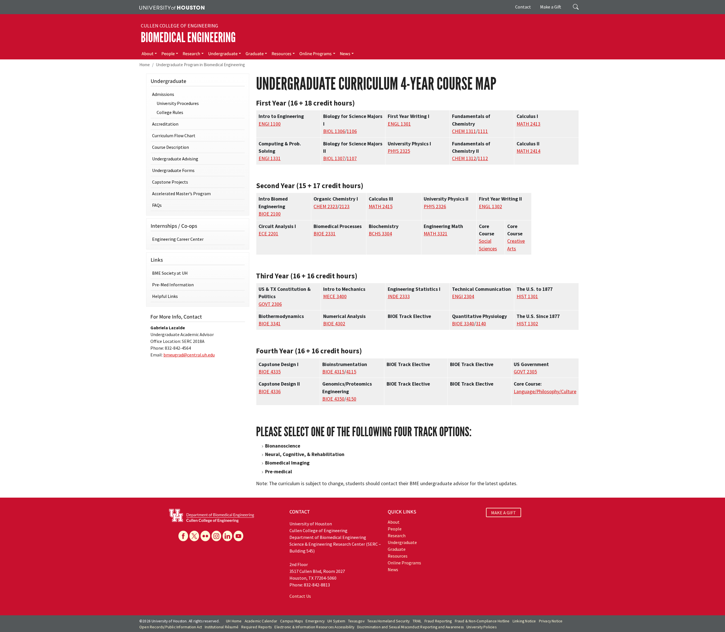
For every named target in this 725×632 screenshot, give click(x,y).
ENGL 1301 (399, 124)
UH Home (234, 621)
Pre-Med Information (173, 284)
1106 (352, 131)
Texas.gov (356, 621)
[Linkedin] (227, 536)
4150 (351, 399)
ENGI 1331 (270, 158)
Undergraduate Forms (173, 170)
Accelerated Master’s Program (181, 193)
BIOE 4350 (333, 399)
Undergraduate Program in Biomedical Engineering (200, 64)
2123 (344, 206)
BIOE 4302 (334, 324)
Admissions (163, 94)
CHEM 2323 (326, 206)
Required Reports (256, 627)
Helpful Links (165, 296)
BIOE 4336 (270, 391)
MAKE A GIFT (503, 512)
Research (191, 54)
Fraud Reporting (438, 621)
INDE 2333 (399, 296)
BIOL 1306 (334, 131)
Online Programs (315, 54)
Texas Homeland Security (388, 621)
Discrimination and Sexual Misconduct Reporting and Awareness (410, 627)
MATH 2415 (381, 206)
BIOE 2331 (325, 234)
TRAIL (417, 621)
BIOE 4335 (270, 372)
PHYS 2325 (399, 151)
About (147, 54)
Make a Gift (550, 7)
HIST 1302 (527, 324)
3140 (481, 324)
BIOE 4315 (333, 372)
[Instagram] (216, 536)
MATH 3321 (435, 234)
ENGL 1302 (490, 206)
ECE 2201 (268, 234)
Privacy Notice (551, 621)
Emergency (315, 621)
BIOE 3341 (270, 324)
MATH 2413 (528, 124)
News (345, 54)
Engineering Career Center (178, 239)
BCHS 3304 (380, 234)
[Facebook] (183, 536)
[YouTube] (238, 536)
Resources (281, 54)
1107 (352, 158)
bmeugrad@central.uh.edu (189, 355)
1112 (483, 158)
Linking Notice (524, 621)
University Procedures (178, 103)
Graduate (255, 54)
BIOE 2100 (270, 214)
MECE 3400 (335, 296)
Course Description (170, 147)
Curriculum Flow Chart (173, 135)
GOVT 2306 (270, 304)
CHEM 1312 (464, 158)
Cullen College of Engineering (179, 26)
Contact (523, 7)
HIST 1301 (527, 296)
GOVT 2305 (525, 372)
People (168, 54)
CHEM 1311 (464, 131)
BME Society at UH (170, 273)
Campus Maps (291, 621)
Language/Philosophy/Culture (545, 391)
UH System (336, 621)
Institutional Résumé (221, 627)
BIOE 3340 (463, 324)
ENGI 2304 (463, 296)
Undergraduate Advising (175, 159)
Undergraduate (223, 54)
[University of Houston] (171, 7)
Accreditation (165, 124)
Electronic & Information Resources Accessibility (314, 627)
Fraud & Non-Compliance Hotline (482, 621)
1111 (483, 131)
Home (144, 64)
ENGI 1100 (270, 124)
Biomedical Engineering (188, 37)
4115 (351, 372)
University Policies (481, 627)
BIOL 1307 (334, 158)
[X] (194, 536)
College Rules (170, 112)
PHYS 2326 (435, 206)
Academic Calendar (261, 621)
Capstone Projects (170, 182)
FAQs (157, 205)
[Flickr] (205, 536)
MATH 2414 (528, 151)
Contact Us (300, 596)
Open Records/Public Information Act (170, 627)
